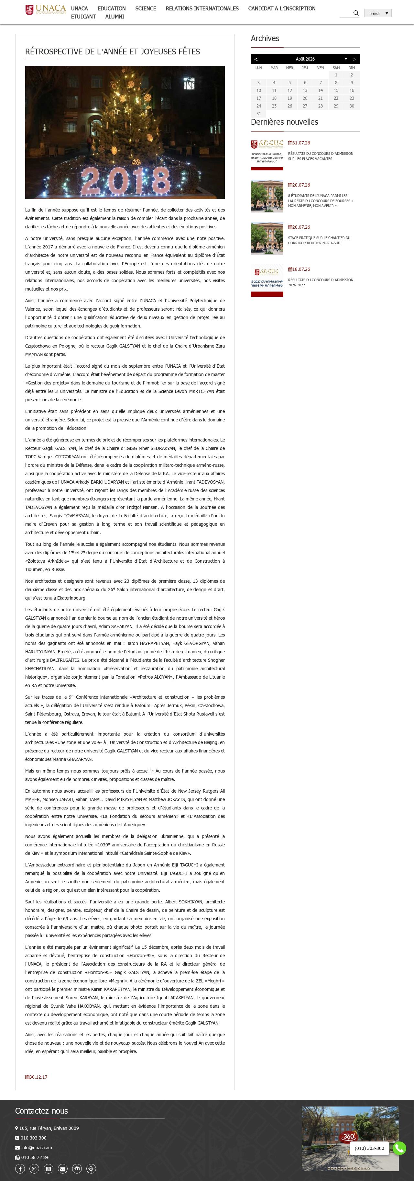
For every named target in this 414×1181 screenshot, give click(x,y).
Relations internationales (202, 8)
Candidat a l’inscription (282, 8)
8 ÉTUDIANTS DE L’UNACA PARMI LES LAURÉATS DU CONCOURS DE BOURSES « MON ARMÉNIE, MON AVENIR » (320, 200)
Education (112, 8)
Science (146, 8)
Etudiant (83, 16)
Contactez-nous (41, 1110)
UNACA (79, 8)
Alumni (114, 16)
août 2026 (305, 59)
